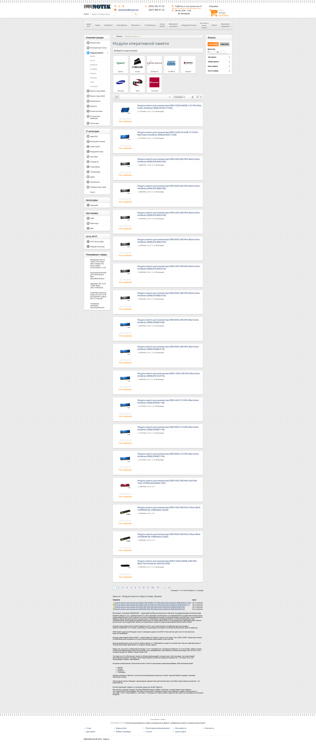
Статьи (149, 732)
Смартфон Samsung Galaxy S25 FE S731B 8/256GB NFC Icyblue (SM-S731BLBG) (98, 296)
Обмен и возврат (123, 732)
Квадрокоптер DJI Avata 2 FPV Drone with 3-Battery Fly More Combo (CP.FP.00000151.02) (98, 264)
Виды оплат (121, 728)
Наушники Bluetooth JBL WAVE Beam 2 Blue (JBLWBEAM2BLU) (98, 276)
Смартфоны (122, 25)
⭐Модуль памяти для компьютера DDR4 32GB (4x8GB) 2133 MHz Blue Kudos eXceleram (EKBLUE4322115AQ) (152, 602)
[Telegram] (122, 6)
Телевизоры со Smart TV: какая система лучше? (187, 723)
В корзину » (224, 15)
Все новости (180, 728)
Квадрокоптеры (189, 25)
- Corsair (92, 60)
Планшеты (135, 25)
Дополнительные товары (204, 25)
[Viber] (115, 6)
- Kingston (92, 73)
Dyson (214, 25)
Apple (97, 25)
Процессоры (95, 43)
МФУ (92, 218)
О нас (88, 728)
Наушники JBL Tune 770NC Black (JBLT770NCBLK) (98, 286)
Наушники (94, 205)
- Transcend (93, 86)
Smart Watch (162, 25)
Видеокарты (95, 101)
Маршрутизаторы (97, 247)
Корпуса (93, 106)
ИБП (92, 228)
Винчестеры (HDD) (97, 91)
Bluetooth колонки (173, 25)
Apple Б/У (88, 25)
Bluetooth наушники (225, 25)
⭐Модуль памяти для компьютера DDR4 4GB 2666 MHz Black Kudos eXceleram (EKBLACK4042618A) (149, 607)
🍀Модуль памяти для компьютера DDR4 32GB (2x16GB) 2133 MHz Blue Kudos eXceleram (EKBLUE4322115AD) (152, 605)
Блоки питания (96, 111)
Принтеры (94, 223)
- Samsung (93, 78)
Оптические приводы (95, 117)
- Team (91, 82)
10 (153, 587)
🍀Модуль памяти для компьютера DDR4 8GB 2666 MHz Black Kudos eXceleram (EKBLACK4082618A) (149, 609)
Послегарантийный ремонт (158, 728)
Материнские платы (98, 48)
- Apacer (92, 56)
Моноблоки (95, 182)
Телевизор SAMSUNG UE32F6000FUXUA (97, 306)
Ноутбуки (108, 25)
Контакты (209, 728)
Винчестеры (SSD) (97, 96)
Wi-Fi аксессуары (97, 242)
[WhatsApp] (118, 6)
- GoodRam (93, 69)
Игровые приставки (98, 187)
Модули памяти (96, 53)
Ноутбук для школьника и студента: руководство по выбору (147, 723)
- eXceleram (93, 65)
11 (158, 587)
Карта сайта (180, 732)
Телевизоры (150, 25)
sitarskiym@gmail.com (128, 10)
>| (169, 587)
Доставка (90, 732)
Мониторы (94, 123)
